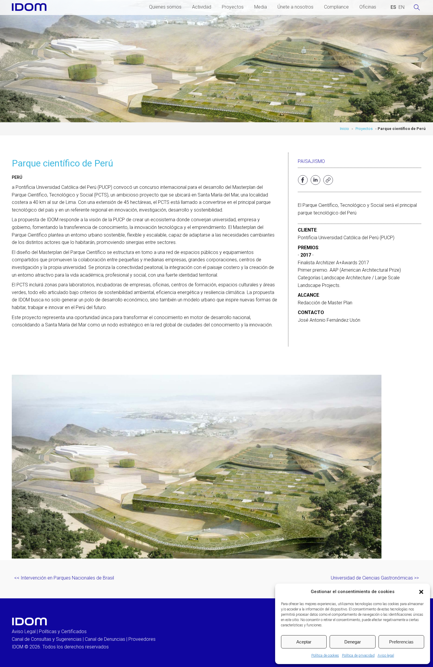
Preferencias (401, 641)
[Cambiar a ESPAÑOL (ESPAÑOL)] (393, 7)
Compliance (336, 7)
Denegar (352, 641)
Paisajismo (311, 161)
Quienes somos (165, 7)
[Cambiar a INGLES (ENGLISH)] (401, 7)
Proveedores (142, 639)
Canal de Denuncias (105, 639)
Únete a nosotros (295, 7)
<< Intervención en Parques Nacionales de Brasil (64, 578)
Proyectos (233, 7)
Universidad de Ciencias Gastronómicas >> (375, 578)
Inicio (344, 128)
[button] (421, 592)
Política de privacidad (358, 655)
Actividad (201, 7)
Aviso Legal (24, 631)
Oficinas (367, 7)
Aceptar (303, 641)
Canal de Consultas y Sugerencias (47, 639)
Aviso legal (386, 655)
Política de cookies (325, 655)
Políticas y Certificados (63, 631)
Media (260, 7)
